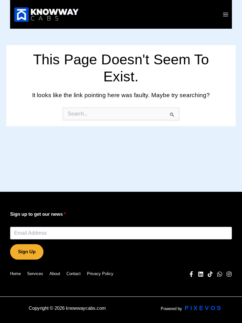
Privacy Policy (100, 273)
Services (35, 273)
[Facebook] (191, 274)
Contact (73, 273)
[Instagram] (229, 274)
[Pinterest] (210, 274)
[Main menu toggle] (226, 14)
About (54, 273)
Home (15, 273)
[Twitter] (219, 274)
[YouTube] (201, 274)
